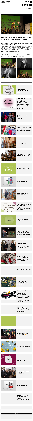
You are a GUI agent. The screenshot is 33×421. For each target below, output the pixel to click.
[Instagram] (25, 5)
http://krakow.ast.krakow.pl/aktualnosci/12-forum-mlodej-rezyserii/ (15, 56)
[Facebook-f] (23, 5)
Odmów (16, 415)
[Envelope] (27, 5)
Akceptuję (16, 413)
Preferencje (16, 418)
